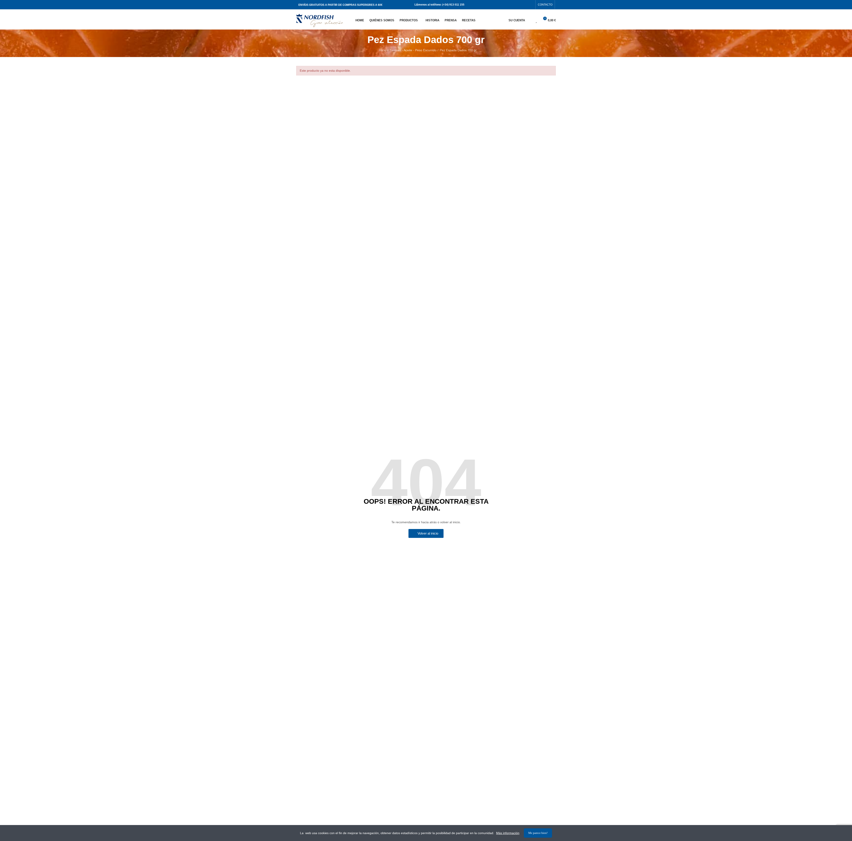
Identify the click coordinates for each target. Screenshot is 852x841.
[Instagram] (530, 4)
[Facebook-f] (523, 4)
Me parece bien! (538, 833)
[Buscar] (528, 20)
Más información (507, 833)
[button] (545, 4)
